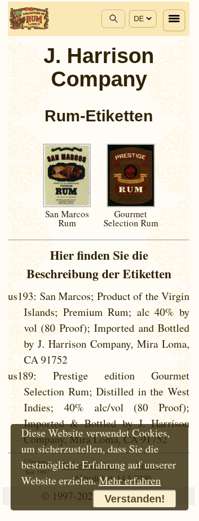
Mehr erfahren (130, 480)
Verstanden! (135, 499)
